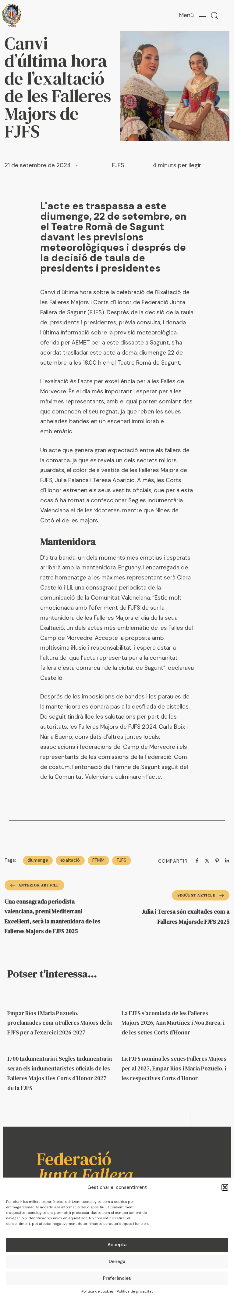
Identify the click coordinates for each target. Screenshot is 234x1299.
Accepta (117, 1245)
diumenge (37, 860)
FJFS (118, 165)
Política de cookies (97, 1291)
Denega (117, 1261)
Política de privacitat (135, 1291)
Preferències (117, 1278)
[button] (225, 1187)
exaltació (70, 860)
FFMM (98, 860)
